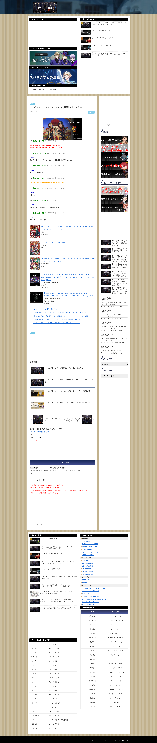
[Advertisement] (53, 32)
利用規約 (32, 432)
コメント (33, 441)
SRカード (85, 582)
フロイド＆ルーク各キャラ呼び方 (92, 596)
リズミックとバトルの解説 (90, 544)
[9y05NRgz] (62, 128)
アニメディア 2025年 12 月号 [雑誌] (53, 242)
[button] (126, 125)
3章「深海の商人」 (87, 568)
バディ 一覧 (85, 593)
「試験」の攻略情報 (88, 555)
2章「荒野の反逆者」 (88, 566)
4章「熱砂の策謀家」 (88, 571)
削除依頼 (40, 432)
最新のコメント (49, 432)
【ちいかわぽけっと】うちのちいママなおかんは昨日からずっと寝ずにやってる (59, 312)
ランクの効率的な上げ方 (89, 549)
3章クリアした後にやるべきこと (91, 552)
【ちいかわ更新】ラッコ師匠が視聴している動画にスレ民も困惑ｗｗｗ (56, 323)
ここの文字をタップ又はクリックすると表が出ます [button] (44, 89)
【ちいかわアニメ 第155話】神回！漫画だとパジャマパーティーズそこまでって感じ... (61, 316)
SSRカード (85, 580)
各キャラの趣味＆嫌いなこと (90, 602)
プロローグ (85, 560)
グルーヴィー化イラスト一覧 (90, 591)
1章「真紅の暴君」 (87, 563)
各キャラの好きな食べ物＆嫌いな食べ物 (94, 599)
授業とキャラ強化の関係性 (90, 546)
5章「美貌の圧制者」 (88, 574)
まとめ (32, 103)
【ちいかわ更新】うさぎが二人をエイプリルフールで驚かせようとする (56, 319)
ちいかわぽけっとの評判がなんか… (45, 309)
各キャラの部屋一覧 (88, 604)
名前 (31, 434)
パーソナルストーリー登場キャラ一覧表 (94, 588)
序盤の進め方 (86, 541)
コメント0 (91, 112)
